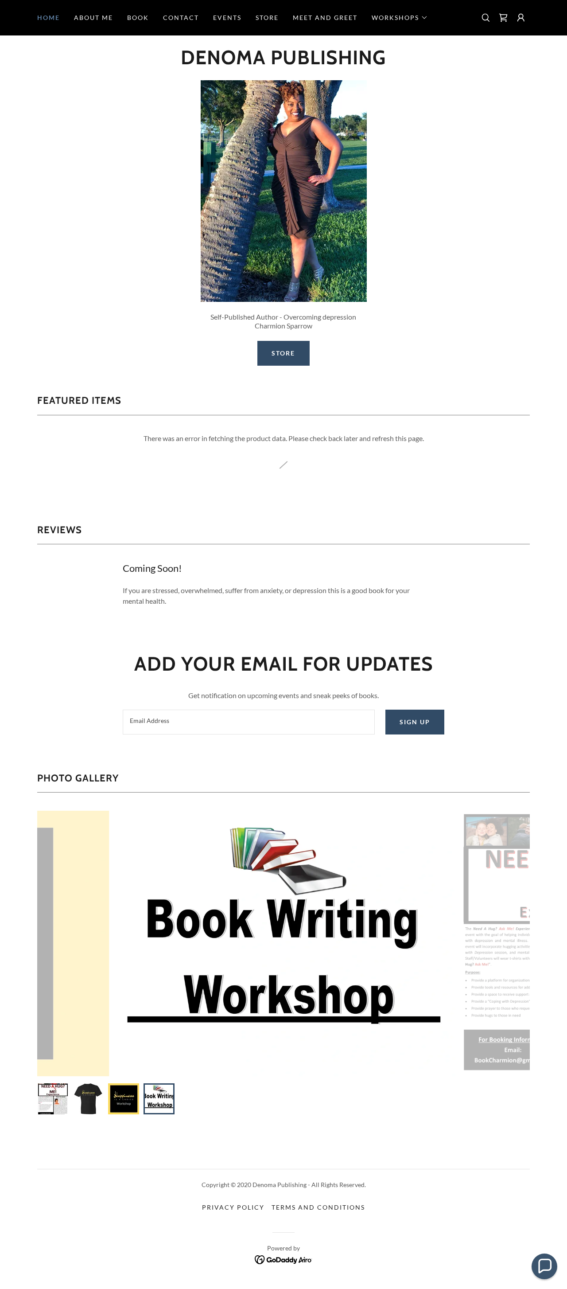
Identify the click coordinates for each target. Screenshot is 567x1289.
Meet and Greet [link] (325, 17)
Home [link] (48, 17)
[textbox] (248, 722)
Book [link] (138, 17)
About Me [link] (93, 17)
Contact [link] (181, 17)
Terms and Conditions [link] (318, 1207)
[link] (503, 18)
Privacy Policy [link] (233, 1207)
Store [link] (267, 17)
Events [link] (227, 17)
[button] (400, 17)
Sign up (415, 722)
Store (283, 353)
